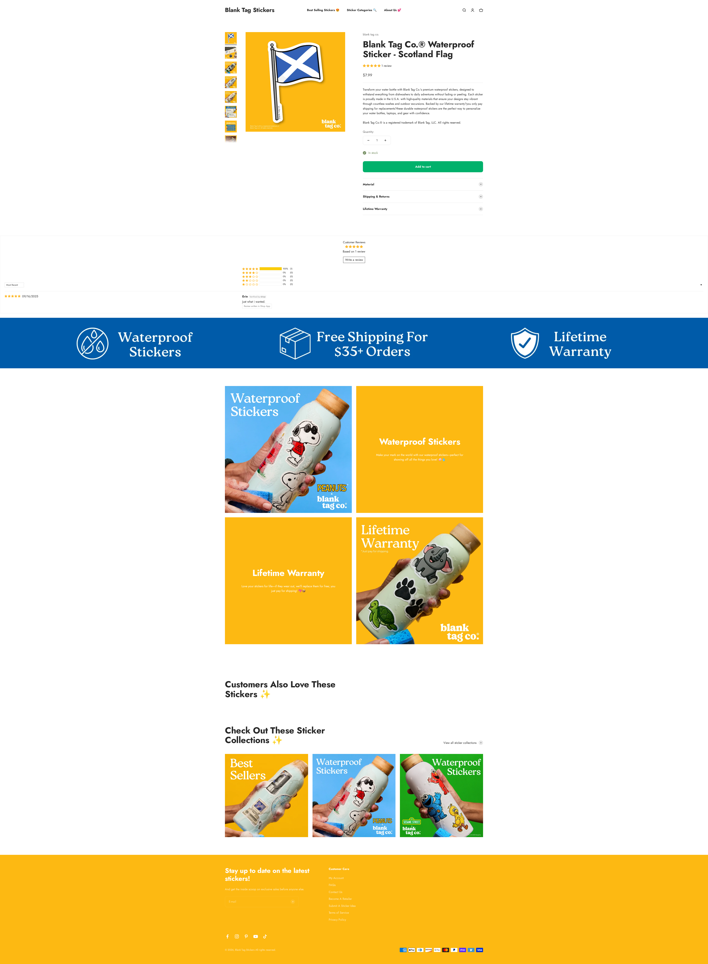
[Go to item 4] (231, 82)
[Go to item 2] (231, 53)
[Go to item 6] (231, 112)
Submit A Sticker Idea (342, 906)
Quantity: (368, 132)
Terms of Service (339, 913)
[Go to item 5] (231, 97)
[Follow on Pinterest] (246, 936)
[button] (372, 66)
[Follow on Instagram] (236, 936)
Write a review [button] (354, 260)
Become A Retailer (340, 899)
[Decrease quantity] (368, 140)
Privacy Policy (337, 920)
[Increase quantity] (385, 140)
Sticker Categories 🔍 (362, 10)
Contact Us (335, 892)
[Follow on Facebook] (227, 936)
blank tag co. (371, 34)
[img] (12, 296)
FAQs (332, 885)
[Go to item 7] (231, 127)
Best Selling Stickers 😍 (323, 10)
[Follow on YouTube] (255, 936)
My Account (336, 878)
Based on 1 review (354, 251)
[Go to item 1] (231, 38)
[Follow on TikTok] (265, 936)
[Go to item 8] (231, 141)
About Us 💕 (392, 10)
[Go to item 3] (231, 68)
